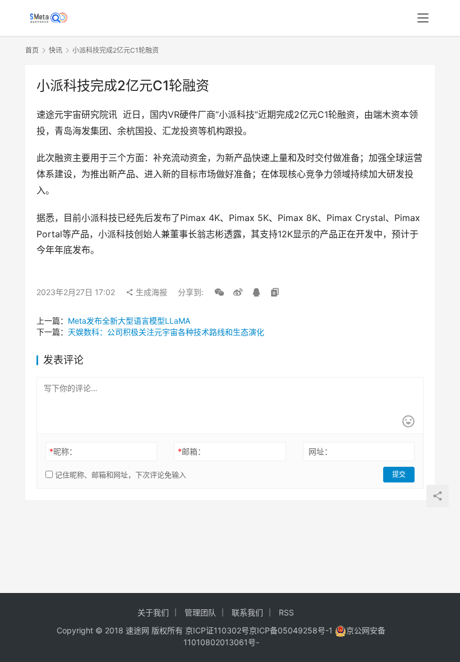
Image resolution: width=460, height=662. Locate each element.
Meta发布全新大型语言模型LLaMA (129, 320)
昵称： (63, 451)
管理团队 (200, 612)
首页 (32, 50)
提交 (399, 474)
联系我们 (247, 612)
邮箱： (191, 451)
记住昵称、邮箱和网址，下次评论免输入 (119, 474)
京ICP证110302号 (217, 630)
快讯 (55, 50)
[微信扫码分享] (219, 292)
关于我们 (153, 612)
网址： (320, 451)
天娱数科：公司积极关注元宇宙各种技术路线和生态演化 (166, 332)
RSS (286, 612)
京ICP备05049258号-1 (292, 630)
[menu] (423, 18)
